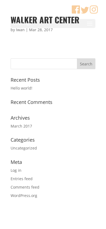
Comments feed (25, 187)
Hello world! (21, 88)
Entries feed (22, 178)
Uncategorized (24, 148)
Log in (16, 170)
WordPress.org (24, 195)
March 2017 (21, 126)
